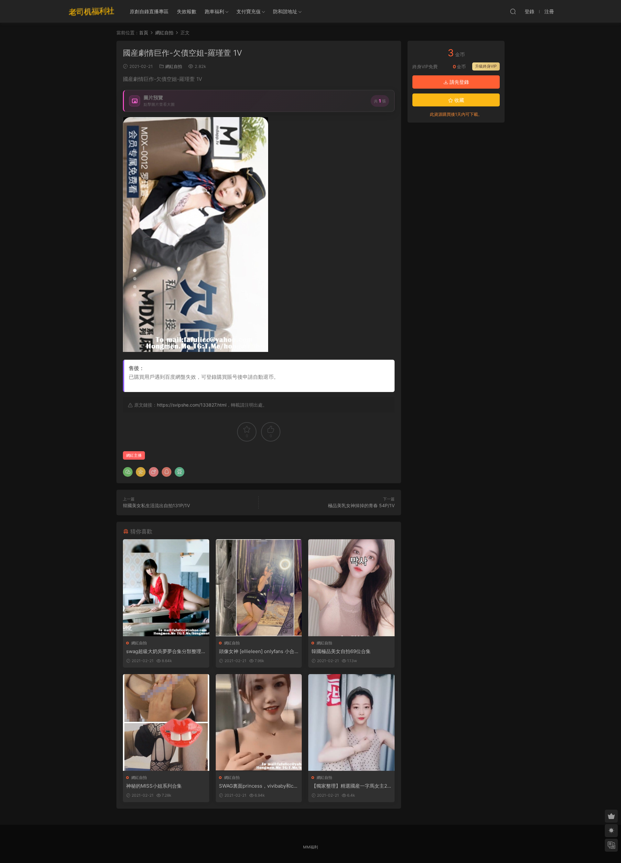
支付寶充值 (248, 11)
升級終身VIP (486, 66)
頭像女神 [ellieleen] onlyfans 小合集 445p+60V (256, 651)
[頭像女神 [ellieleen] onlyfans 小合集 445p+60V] (259, 587)
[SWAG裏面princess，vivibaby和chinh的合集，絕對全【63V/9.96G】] (259, 722)
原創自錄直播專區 (149, 11)
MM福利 (310, 847)
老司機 (91, 11)
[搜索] (513, 11)
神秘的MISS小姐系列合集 (154, 786)
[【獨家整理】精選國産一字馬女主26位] (351, 722)
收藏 (458, 100)
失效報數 (186, 11)
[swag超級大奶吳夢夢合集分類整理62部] (166, 587)
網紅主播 (134, 455)
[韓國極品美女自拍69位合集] (351, 587)
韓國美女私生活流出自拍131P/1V (156, 505)
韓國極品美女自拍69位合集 (341, 651)
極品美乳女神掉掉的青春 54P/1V (361, 505)
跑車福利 (214, 11)
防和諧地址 (285, 11)
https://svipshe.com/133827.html (191, 405)
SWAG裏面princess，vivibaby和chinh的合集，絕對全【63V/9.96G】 (258, 786)
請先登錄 (458, 82)
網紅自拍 (173, 66)
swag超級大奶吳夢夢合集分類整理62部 (165, 651)
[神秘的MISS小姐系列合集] (166, 722)
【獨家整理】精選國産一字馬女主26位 (350, 786)
